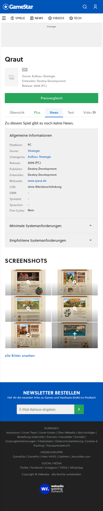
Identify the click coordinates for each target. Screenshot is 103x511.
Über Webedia (66, 432)
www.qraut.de (37, 181)
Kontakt (79, 437)
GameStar (19, 456)
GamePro (33, 456)
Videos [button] (58, 18)
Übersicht (17, 112)
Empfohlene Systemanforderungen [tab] (38, 240)
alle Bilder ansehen (20, 355)
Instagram (51, 467)
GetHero (63, 456)
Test (71, 112)
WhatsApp (76, 467)
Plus (37, 112)
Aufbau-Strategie (39, 157)
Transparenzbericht (58, 445)
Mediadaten (45, 441)
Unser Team (29, 432)
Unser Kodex (47, 432)
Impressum (13, 432)
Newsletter (65, 437)
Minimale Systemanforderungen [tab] (36, 225)
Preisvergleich (52, 98)
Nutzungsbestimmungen (20, 441)
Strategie (34, 151)
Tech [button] (78, 18)
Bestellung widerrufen (31, 437)
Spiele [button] (20, 18)
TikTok (63, 467)
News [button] (39, 18)
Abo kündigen (86, 432)
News (54, 112)
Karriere (52, 437)
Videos (88, 112)
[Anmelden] (79, 409)
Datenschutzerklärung (69, 441)
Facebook (37, 467)
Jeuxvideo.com (80, 456)
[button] (85, 7)
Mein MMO (48, 456)
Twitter (24, 467)
